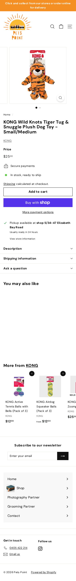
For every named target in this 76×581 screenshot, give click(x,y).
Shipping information (19, 258)
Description (12, 249)
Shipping (9, 184)
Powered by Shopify (43, 572)
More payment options (38, 212)
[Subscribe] (63, 456)
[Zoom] (60, 98)
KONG (7, 140)
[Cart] (61, 26)
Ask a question (15, 268)
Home (6, 114)
